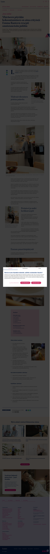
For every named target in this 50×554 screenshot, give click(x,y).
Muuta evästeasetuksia (15, 282)
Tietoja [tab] (39, 268)
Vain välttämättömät (25, 282)
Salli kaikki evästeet (36, 282)
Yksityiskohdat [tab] (25, 268)
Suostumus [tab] (10, 268)
